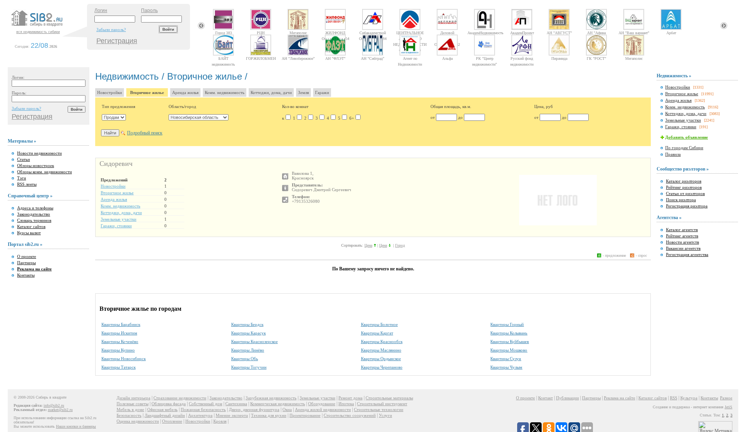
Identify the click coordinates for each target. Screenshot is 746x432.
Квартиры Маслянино (381, 350)
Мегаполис (298, 33)
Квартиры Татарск (118, 367)
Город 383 (223, 33)
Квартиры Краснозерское (254, 341)
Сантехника (236, 403)
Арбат (671, 33)
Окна (287, 409)
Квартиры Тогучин (249, 367)
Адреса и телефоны (35, 208)
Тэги (21, 178)
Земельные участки (118, 219)
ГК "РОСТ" (596, 58)
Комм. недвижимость (224, 92)
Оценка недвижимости (138, 421)
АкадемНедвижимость (484, 33)
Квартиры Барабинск (120, 324)
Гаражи (322, 92)
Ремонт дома (350, 397)
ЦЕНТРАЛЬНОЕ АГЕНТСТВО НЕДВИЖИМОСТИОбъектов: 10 (410, 33)
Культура (688, 397)
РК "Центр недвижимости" (484, 58)
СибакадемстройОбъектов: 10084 (373, 33)
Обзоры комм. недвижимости (44, 171)
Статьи (23, 159)
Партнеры (26, 262)
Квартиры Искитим (119, 333)
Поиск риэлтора (681, 199)
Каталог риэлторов (683, 181)
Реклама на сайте (619, 397)
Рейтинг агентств (682, 235)
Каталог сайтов (31, 226)
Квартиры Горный (507, 324)
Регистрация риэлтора (687, 206)
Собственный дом (205, 403)
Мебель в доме (130, 409)
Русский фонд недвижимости (521, 58)
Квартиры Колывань (508, 333)
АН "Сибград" (372, 58)
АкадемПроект (522, 33)
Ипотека (346, 403)
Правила (673, 154)
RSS (673, 397)
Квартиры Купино (118, 350)
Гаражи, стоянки (116, 225)
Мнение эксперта (232, 415)
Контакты (26, 275)
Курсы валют (29, 232)
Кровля (220, 421)
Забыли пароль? (111, 29)
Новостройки (109, 92)
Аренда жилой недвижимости (323, 409)
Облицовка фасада (169, 403)
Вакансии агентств (683, 248)
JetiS (728, 407)
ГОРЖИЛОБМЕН (261, 58)
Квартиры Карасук (248, 333)
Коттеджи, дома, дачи (271, 92)
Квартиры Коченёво (119, 341)
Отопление (172, 421)
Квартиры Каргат (377, 333)
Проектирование (305, 415)
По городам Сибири (684, 147)
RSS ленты (27, 184)
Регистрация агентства (687, 254)
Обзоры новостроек (35, 165)
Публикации (567, 397)
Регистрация (116, 41)
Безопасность (129, 415)
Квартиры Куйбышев (509, 341)
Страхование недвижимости (179, 397)
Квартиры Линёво (247, 350)
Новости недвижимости (39, 153)
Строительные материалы (389, 397)
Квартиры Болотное (379, 324)
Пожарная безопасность (203, 409)
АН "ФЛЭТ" (335, 58)
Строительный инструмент (382, 403)
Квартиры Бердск (247, 324)
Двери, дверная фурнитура (254, 409)
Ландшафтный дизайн (165, 415)
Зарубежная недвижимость (271, 397)
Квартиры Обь (244, 358)
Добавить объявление (686, 137)
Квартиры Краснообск (382, 341)
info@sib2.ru (54, 405)
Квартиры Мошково (508, 350)
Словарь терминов (34, 220)
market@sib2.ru (60, 410)
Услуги (385, 415)
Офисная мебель (162, 409)
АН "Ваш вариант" (634, 33)
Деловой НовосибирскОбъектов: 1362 (447, 33)
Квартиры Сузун (505, 358)
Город (400, 245)
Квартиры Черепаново (382, 367)
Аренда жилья (185, 92)
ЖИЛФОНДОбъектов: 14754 (335, 33)
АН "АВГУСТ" (559, 33)
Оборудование (321, 403)
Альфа (447, 58)
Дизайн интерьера (133, 397)
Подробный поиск (144, 133)
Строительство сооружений (350, 415)
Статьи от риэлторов (685, 193)
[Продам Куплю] (114, 117)
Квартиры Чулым (506, 367)
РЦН (261, 33)
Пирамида (559, 58)
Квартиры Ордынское (381, 358)
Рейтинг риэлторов (684, 187)
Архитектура (200, 415)
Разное (726, 397)
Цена (368, 245)
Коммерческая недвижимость (277, 403)
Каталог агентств (682, 229)
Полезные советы (132, 403)
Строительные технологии (378, 409)
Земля (303, 92)
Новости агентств (682, 242)
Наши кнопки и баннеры (76, 426)
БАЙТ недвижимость (223, 58)
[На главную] (48, 27)
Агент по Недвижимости (410, 58)
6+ (351, 118)
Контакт (545, 397)
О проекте (26, 256)
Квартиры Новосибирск (123, 358)
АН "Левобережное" (298, 58)
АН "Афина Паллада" (596, 33)
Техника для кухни (268, 415)
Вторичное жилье (147, 92)
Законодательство (33, 214)
